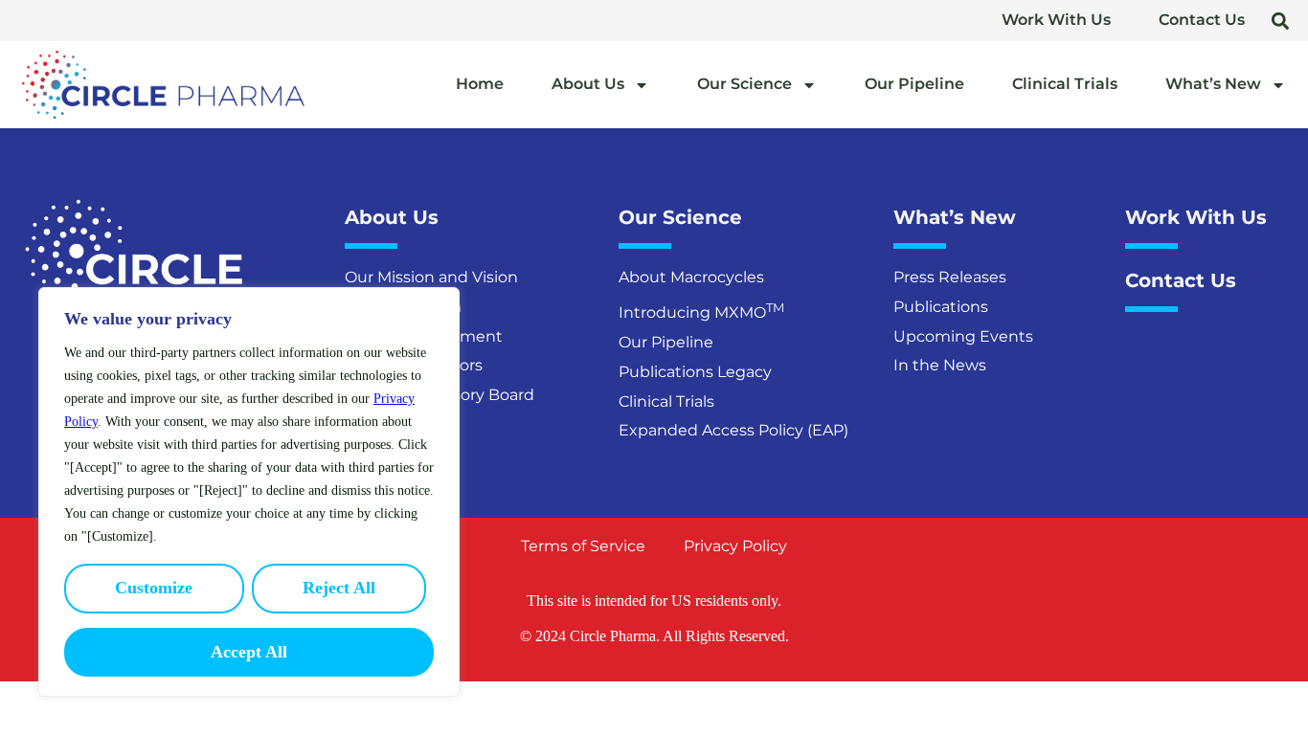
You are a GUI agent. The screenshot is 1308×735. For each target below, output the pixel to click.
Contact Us (1202, 20)
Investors (380, 424)
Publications (940, 307)
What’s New (1213, 84)
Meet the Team (403, 307)
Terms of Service (583, 546)
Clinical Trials (1064, 84)
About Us (588, 84)
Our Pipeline (914, 84)
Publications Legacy (695, 372)
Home (480, 84)
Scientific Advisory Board (439, 395)
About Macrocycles (691, 277)
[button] (1280, 20)
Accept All (249, 651)
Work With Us (1056, 20)
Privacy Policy (735, 546)
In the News (939, 365)
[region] (249, 492)
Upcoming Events (963, 336)
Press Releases (949, 277)
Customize (153, 587)
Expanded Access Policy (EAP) (733, 430)
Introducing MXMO (701, 311)
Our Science (744, 84)
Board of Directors (414, 365)
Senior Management (424, 336)
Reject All (339, 587)
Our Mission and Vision (431, 277)
